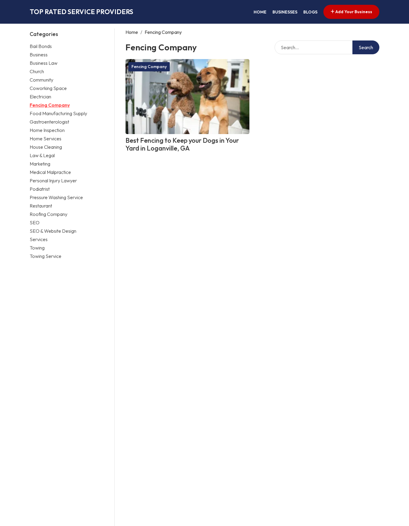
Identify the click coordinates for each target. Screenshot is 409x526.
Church (37, 71)
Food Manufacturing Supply (58, 113)
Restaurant (41, 206)
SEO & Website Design (53, 231)
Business (39, 55)
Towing (37, 248)
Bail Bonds (41, 46)
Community (41, 80)
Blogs (310, 12)
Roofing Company (48, 214)
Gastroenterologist (49, 122)
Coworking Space (48, 88)
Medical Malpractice (50, 172)
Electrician (40, 97)
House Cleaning (46, 147)
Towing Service (45, 256)
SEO (35, 223)
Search (366, 47)
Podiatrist (40, 189)
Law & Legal (42, 155)
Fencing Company (50, 105)
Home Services (45, 139)
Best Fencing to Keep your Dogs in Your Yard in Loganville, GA (182, 144)
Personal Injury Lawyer (53, 181)
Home (260, 12)
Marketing (40, 164)
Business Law (43, 63)
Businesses (284, 12)
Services (39, 239)
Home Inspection (47, 130)
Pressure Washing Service (56, 197)
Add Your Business (353, 11)
